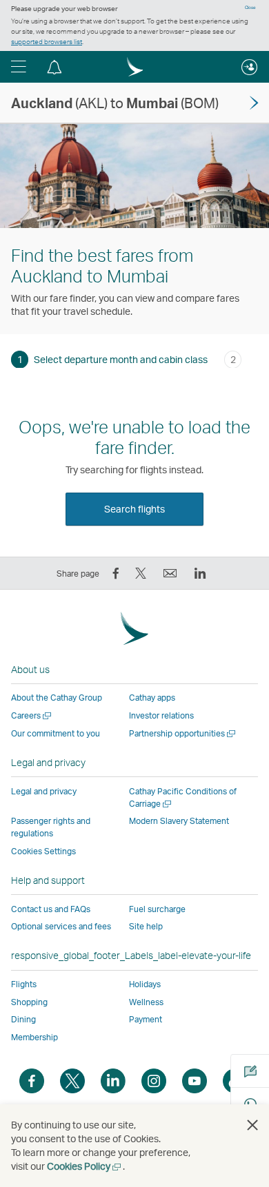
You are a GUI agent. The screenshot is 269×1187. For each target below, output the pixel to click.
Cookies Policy (85, 1166)
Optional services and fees (61, 926)
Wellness (146, 1002)
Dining (23, 1019)
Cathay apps (152, 697)
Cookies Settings (43, 851)
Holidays (145, 984)
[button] (19, 67)
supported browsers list (46, 41)
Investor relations (161, 715)
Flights (24, 984)
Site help (146, 926)
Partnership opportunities (183, 733)
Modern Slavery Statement (179, 821)
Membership (34, 1037)
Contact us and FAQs (50, 909)
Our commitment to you (55, 733)
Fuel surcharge (157, 909)
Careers (32, 715)
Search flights (134, 509)
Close (250, 7)
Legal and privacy (44, 791)
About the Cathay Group (56, 697)
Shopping (29, 1002)
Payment (145, 1019)
